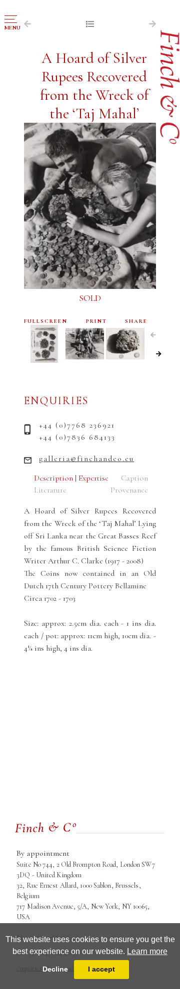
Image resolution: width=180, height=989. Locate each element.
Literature (50, 490)
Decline (55, 969)
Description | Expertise (71, 478)
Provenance (129, 490)
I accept (101, 969)
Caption (134, 478)
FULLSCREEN (46, 321)
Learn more (147, 951)
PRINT (96, 321)
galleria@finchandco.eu (86, 459)
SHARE (136, 321)
